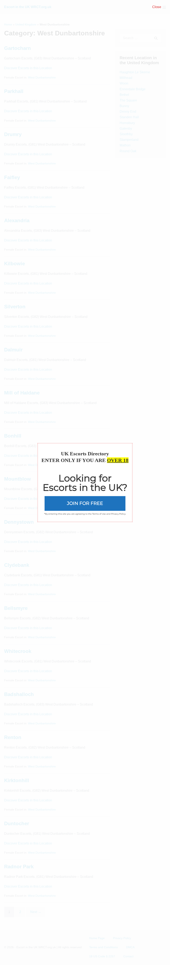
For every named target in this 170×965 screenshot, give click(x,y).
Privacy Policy (118, 513)
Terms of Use (99, 513)
